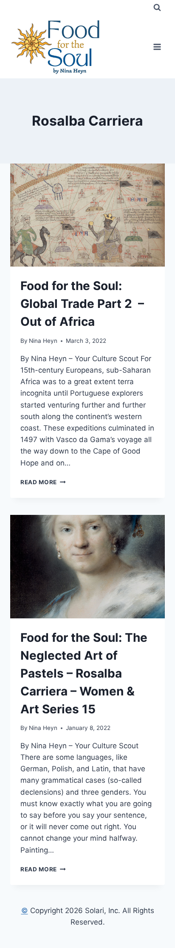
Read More (43, 482)
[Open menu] (157, 46)
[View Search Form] (157, 7)
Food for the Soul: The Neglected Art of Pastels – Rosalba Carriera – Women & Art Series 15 (83, 673)
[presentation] (87, 215)
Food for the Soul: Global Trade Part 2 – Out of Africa (82, 304)
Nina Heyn (43, 340)
